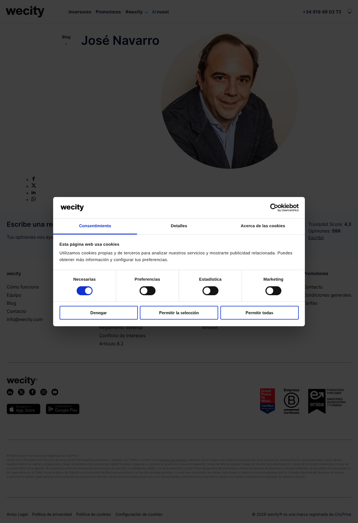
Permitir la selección (179, 312)
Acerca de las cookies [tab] (263, 226)
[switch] (148, 290)
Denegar (98, 312)
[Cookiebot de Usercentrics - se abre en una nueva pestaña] (274, 207)
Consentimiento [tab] (95, 226)
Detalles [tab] (179, 226)
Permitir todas (259, 312)
